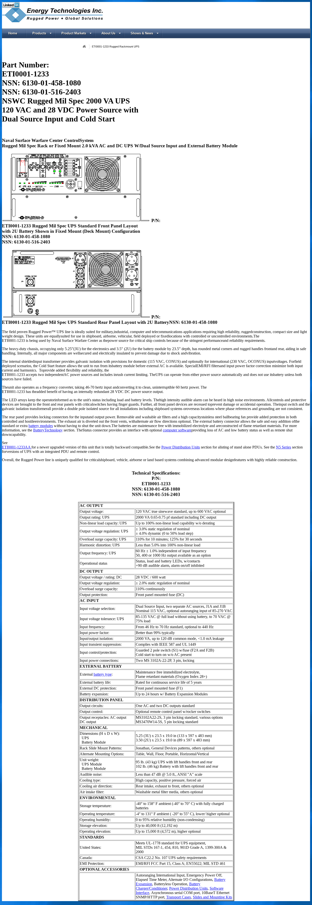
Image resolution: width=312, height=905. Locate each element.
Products (39, 33)
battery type (103, 674)
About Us (108, 33)
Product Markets (73, 33)
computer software (177, 430)
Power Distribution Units (180, 447)
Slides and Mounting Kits (212, 897)
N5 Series (283, 447)
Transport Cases (178, 897)
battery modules (41, 426)
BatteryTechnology (48, 430)
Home (12, 33)
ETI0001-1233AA (16, 447)
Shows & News (142, 33)
